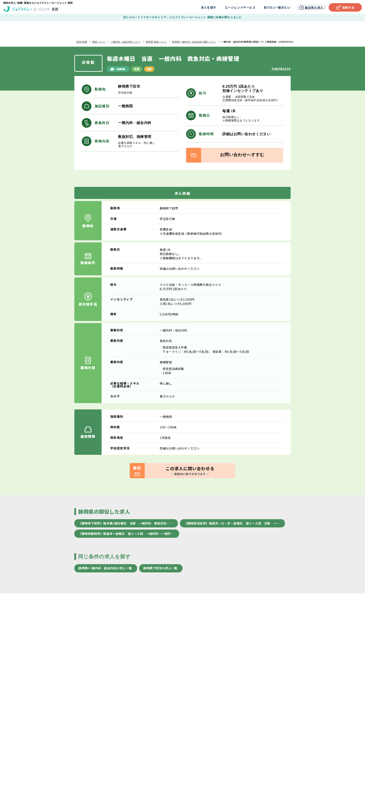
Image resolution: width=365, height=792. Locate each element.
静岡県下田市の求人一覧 (160, 568)
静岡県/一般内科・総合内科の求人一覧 (105, 568)
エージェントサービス (240, 7)
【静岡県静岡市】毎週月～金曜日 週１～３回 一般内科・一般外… (126, 533)
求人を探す (208, 7)
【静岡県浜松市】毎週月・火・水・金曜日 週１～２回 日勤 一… (231, 523)
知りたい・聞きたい (277, 7)
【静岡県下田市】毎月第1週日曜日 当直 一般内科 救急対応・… (126, 523)
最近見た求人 (314, 7)
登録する (348, 7)
